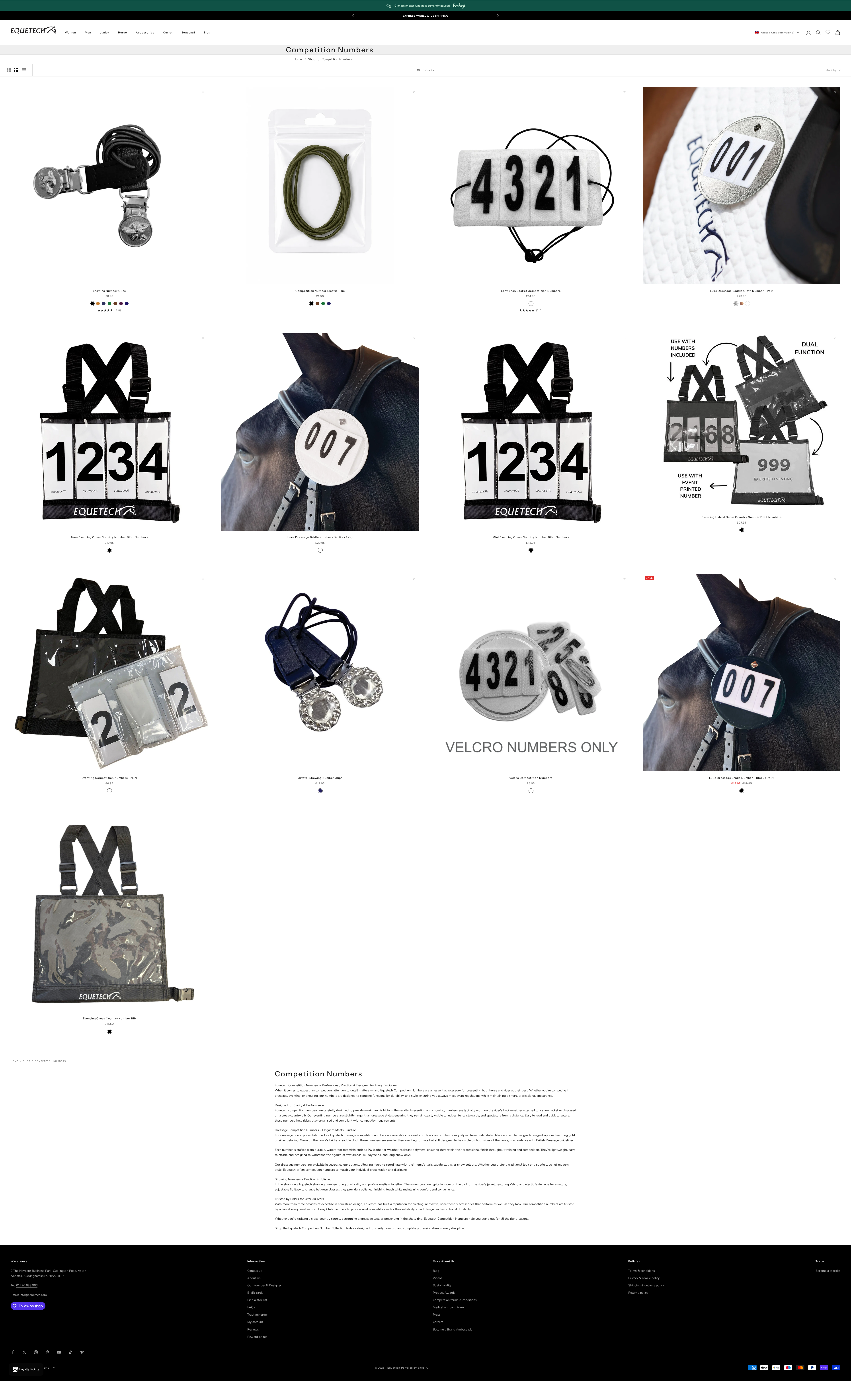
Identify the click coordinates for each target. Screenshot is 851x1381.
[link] (425, 5)
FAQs (251, 1307)
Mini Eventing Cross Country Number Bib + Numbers (531, 537)
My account (255, 1322)
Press (437, 1315)
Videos (437, 1278)
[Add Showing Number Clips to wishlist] (203, 92)
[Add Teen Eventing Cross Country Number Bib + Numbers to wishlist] (203, 338)
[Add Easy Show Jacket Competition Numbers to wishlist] (624, 92)
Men (88, 32)
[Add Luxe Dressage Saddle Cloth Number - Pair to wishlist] (835, 92)
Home (297, 59)
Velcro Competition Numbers (530, 777)
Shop (311, 59)
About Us (254, 1278)
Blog (207, 32)
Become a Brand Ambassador (453, 1329)
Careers (438, 1322)
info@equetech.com (33, 1295)
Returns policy (638, 1293)
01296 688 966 (26, 1285)
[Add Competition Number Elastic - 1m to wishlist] (414, 92)
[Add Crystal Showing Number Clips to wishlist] (414, 579)
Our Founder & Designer (264, 1285)
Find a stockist (257, 1300)
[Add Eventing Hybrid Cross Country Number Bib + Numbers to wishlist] (835, 338)
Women (70, 32)
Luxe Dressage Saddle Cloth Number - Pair (741, 290)
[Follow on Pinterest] (47, 1352)
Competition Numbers (337, 59)
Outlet (168, 32)
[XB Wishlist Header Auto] (828, 32)
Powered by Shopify (415, 1367)
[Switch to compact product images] (24, 70)
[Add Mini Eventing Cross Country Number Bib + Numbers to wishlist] (624, 338)
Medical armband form (448, 1307)
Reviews (253, 1329)
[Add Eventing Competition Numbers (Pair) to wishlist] (203, 579)
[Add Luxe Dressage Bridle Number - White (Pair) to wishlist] (414, 338)
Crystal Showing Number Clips (320, 777)
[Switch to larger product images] (9, 70)
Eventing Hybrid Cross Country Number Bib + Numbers (742, 517)
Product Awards (444, 1293)
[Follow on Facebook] (13, 1352)
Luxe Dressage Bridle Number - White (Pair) (320, 537)
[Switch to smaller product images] (16, 70)
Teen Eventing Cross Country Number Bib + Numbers (109, 537)
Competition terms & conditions (455, 1300)
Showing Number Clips (109, 290)
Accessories (145, 32)
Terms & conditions (641, 1271)
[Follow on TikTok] (70, 1352)
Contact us (254, 1271)
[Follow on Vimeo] (82, 1352)
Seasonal (188, 32)
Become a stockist (828, 1271)
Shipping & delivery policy (646, 1285)
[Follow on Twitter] (24, 1352)
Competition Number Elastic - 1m (320, 290)
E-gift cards (255, 1293)
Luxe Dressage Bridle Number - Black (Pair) (741, 777)
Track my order (257, 1315)
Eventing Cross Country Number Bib (109, 1018)
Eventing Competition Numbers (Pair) (109, 777)
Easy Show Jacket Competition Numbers (531, 290)
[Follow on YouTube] (59, 1352)
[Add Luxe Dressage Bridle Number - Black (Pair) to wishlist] (835, 579)
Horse (122, 32)
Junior (104, 32)
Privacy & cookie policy (644, 1278)
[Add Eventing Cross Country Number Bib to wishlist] (203, 819)
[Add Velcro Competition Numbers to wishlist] (624, 579)
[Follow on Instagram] (36, 1352)
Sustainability (442, 1285)
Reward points (257, 1337)
